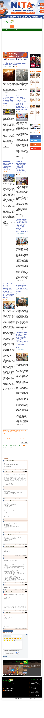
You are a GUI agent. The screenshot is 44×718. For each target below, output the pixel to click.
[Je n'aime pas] (26, 460)
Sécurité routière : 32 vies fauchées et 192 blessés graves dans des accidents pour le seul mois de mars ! (8, 99)
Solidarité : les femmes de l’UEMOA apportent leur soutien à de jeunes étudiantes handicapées (14, 436)
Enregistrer (5, 656)
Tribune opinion (33, 684)
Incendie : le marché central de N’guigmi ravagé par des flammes (14, 63)
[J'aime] (25, 460)
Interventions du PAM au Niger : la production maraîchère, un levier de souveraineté (8, 165)
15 (13, 445)
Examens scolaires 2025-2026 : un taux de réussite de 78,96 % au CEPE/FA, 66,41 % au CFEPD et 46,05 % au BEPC (32, 112)
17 (17, 445)
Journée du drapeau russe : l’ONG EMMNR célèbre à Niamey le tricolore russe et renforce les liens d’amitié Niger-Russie (38, 96)
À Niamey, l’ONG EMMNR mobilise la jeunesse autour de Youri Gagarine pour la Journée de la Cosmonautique (14, 439)
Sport (31, 26)
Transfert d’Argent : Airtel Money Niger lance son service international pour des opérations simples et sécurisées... (38, 80)
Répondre (16, 469)
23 (5, 447)
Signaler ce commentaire (23, 469)
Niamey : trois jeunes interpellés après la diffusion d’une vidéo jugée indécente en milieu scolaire (22, 287)
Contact (17, 29)
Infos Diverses (33, 695)
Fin (14, 447)
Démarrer (5, 445)
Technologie (8, 29)
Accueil (4, 26)
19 (21, 445)
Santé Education (33, 686)
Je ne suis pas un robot (10, 653)
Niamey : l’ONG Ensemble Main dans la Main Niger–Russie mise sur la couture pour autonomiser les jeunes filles (32, 79)
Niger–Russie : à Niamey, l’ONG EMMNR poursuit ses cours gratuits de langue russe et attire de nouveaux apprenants (32, 96)
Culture (4, 29)
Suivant (11, 447)
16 (15, 445)
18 (19, 445)
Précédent (10, 445)
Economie (21, 26)
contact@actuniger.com (9, 690)
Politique (8, 26)
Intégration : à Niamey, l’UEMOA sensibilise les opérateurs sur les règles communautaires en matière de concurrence (14, 434)
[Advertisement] (22, 39)
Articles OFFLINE (33, 692)
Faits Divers (32, 693)
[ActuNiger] (8, 21)
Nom (6, 635)
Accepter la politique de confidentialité (11, 650)
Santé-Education (26, 26)
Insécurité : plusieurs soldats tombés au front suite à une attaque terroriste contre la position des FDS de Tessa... (38, 112)
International (16, 26)
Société (11, 26)
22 (3, 447)
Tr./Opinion (13, 29)
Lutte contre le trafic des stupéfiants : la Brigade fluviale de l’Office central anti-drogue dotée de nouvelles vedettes (14, 431)
